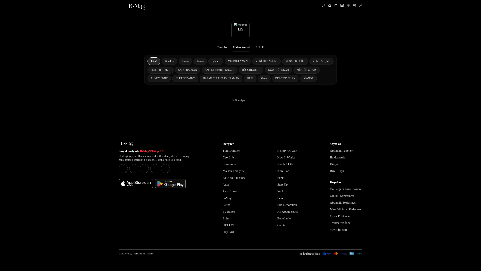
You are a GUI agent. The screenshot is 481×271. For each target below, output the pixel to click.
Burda (226, 204)
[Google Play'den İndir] (170, 183)
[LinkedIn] (154, 168)
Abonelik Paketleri (341, 150)
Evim (226, 218)
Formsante (229, 164)
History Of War (287, 150)
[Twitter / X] (144, 168)
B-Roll (260, 47)
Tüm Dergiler (231, 150)
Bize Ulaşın (337, 171)
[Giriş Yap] (360, 5)
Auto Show (230, 191)
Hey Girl (228, 232)
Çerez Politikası (340, 216)
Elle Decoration (287, 204)
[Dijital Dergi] (342, 5)
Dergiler (222, 47)
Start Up (282, 184)
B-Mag (227, 198)
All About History (234, 177)
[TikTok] (165, 168)
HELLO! (228, 225)
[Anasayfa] (329, 5)
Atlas (226, 184)
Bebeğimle (284, 218)
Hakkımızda (337, 157)
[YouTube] (133, 168)
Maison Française (234, 171)
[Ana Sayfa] (127, 144)
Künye (334, 164)
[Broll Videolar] (348, 5)
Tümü (154, 61)
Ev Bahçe (229, 211)
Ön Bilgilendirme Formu (345, 189)
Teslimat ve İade (340, 223)
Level (280, 198)
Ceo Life (228, 157)
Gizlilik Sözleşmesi (342, 195)
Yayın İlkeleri (338, 229)
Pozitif (281, 177)
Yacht (280, 191)
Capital (281, 225)
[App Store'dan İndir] (136, 183)
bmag (129, 253)
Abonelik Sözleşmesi (343, 202)
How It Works (286, 157)
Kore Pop (283, 171)
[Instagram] (123, 168)
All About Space (287, 211)
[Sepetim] (354, 5)
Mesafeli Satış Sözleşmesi (346, 209)
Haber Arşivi (241, 47)
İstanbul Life (285, 164)
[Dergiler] (335, 5)
